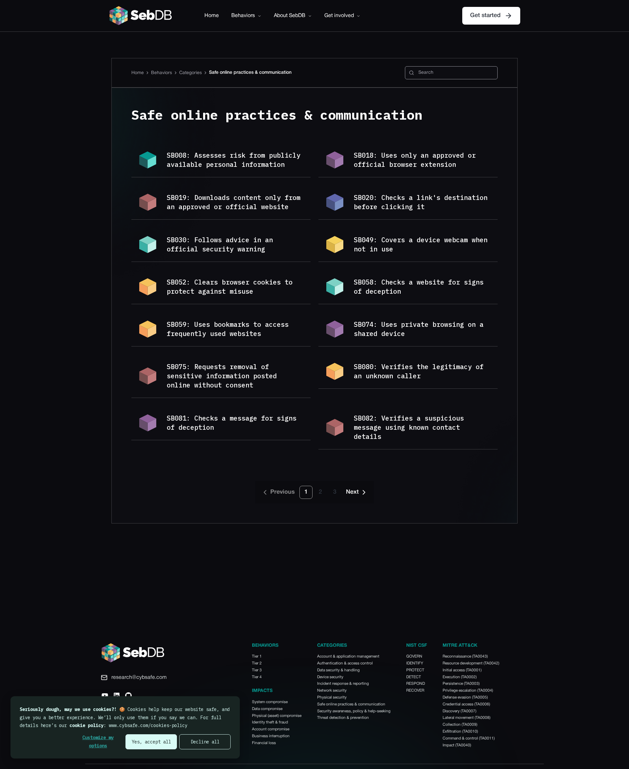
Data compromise (267, 709)
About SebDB (289, 15)
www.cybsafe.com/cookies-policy (148, 725)
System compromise (270, 702)
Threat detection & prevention (343, 718)
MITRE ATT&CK (460, 645)
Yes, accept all (151, 742)
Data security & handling (338, 670)
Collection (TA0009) (460, 724)
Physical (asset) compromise (276, 716)
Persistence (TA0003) (461, 683)
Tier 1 (257, 656)
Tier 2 (257, 663)
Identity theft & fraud (270, 722)
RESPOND (415, 683)
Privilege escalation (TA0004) (468, 690)
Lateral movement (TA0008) (466, 718)
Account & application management (348, 656)
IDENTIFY (414, 663)
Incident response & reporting (343, 683)
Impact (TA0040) (457, 745)
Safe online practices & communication (351, 704)
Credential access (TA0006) (466, 704)
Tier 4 (257, 677)
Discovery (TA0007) (459, 711)
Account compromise (270, 729)
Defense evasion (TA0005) (465, 697)
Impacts (262, 691)
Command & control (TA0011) (469, 738)
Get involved (339, 15)
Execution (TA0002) (460, 677)
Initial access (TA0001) (462, 670)
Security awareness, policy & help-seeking (354, 711)
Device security (330, 677)
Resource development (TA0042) (471, 663)
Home (211, 15)
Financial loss (264, 743)
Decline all (205, 742)
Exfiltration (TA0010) (460, 731)
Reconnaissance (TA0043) (465, 656)
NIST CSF (416, 645)
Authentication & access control (345, 663)
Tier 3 (257, 670)
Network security (332, 690)
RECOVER (415, 690)
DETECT (413, 677)
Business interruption (271, 736)
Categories (190, 73)
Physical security (332, 697)
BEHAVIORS (265, 645)
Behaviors (243, 15)
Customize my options (98, 742)
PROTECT (415, 670)
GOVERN (414, 656)
